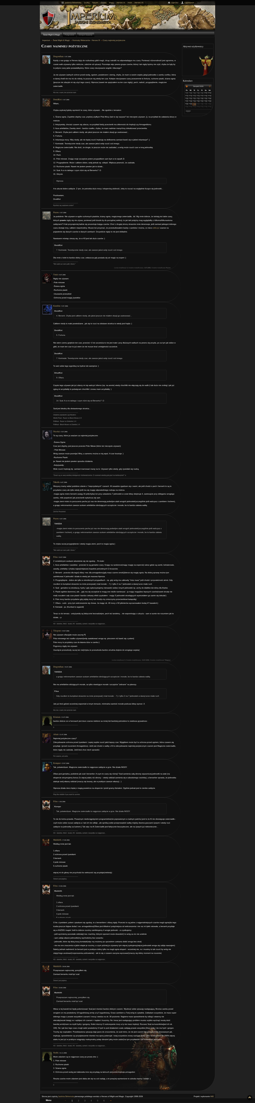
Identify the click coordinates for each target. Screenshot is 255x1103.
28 (191, 93)
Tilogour (57, 630)
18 (191, 101)
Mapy (111, 2)
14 (202, 99)
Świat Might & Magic (51, 35)
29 (195, 93)
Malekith (57, 839)
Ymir (55, 274)
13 (198, 99)
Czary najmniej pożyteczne (114, 40)
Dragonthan (58, 56)
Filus (55, 556)
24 (187, 104)
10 (187, 99)
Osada (103, 2)
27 (187, 93)
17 (187, 101)
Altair (55, 734)
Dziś (188, 112)
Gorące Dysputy (85, 35)
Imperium (91, 18)
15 (206, 99)
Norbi (55, 1052)
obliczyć (156, 228)
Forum (95, 2)
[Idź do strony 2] (110, 1100)
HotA (130, 2)
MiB (212, 1096)
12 (195, 99)
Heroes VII (139, 2)
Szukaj (87, 2)
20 (198, 101)
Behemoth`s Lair (48, 18)
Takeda (56, 482)
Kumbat (56, 305)
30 (198, 93)
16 (210, 99)
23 (210, 101)
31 (202, 93)
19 (195, 101)
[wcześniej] (186, 86)
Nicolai (56, 431)
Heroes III (121, 2)
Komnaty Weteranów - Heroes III (86, 40)
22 (206, 101)
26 (195, 104)
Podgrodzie (69, 35)
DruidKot (57, 99)
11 (191, 99)
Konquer (57, 763)
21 (202, 101)
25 (191, 104)
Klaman (56, 716)
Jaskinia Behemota (66, 1096)
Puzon (56, 212)
